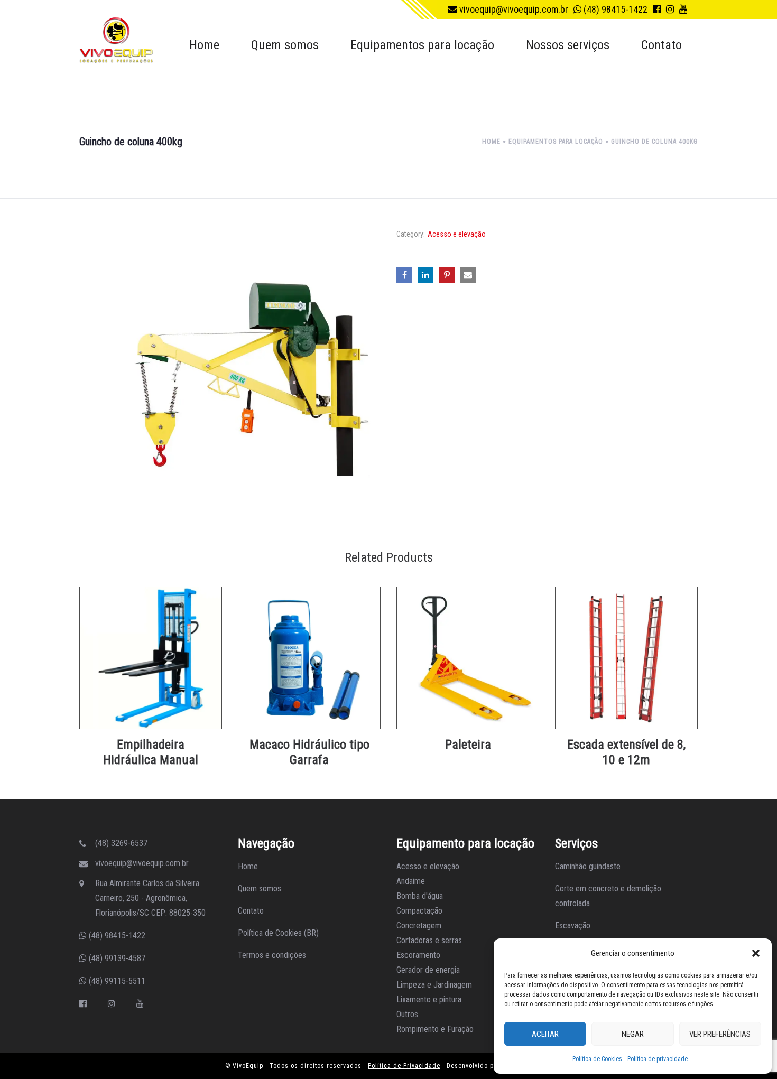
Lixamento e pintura (428, 999)
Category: (410, 234)
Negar (633, 1034)
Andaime (410, 881)
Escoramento (418, 955)
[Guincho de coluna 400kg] (230, 375)
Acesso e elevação (457, 234)
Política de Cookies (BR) (278, 933)
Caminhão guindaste (588, 866)
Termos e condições (272, 955)
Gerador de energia (428, 970)
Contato (251, 911)
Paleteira (468, 744)
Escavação (572, 925)
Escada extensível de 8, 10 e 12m (626, 752)
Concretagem (418, 925)
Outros (407, 1014)
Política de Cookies (597, 1059)
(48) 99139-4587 (116, 958)
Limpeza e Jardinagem (434, 985)
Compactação (419, 911)
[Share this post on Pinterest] (447, 275)
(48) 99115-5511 (116, 981)
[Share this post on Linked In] (425, 275)
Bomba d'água (419, 896)
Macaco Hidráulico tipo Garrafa (309, 752)
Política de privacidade (657, 1059)
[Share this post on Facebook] (404, 275)
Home (248, 866)
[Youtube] (140, 1004)
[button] (756, 953)
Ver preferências (720, 1034)
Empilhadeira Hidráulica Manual (150, 752)
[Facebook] (83, 1004)
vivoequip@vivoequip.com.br (512, 9)
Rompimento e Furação (435, 1029)
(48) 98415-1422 (614, 9)
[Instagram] (111, 1004)
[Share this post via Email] (468, 275)
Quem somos (259, 888)
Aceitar (545, 1034)
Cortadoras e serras (429, 940)
